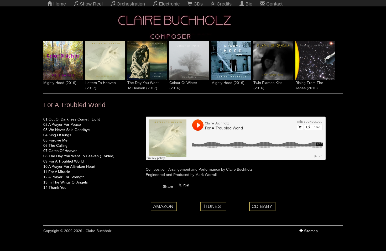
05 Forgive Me (55, 140)
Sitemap (310, 231)
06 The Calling (55, 145)
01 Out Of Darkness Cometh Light (71, 119)
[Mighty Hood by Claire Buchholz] (144, 60)
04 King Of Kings (57, 135)
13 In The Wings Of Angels (65, 182)
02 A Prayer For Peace (62, 124)
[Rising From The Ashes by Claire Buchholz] (312, 60)
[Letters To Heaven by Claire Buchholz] (102, 60)
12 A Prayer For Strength (64, 177)
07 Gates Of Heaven (60, 151)
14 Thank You (54, 187)
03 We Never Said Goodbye (66, 130)
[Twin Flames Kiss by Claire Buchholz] (270, 60)
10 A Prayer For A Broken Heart (69, 166)
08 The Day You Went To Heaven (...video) (78, 156)
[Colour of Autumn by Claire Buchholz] (60, 60)
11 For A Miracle (56, 172)
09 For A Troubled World (63, 161)
